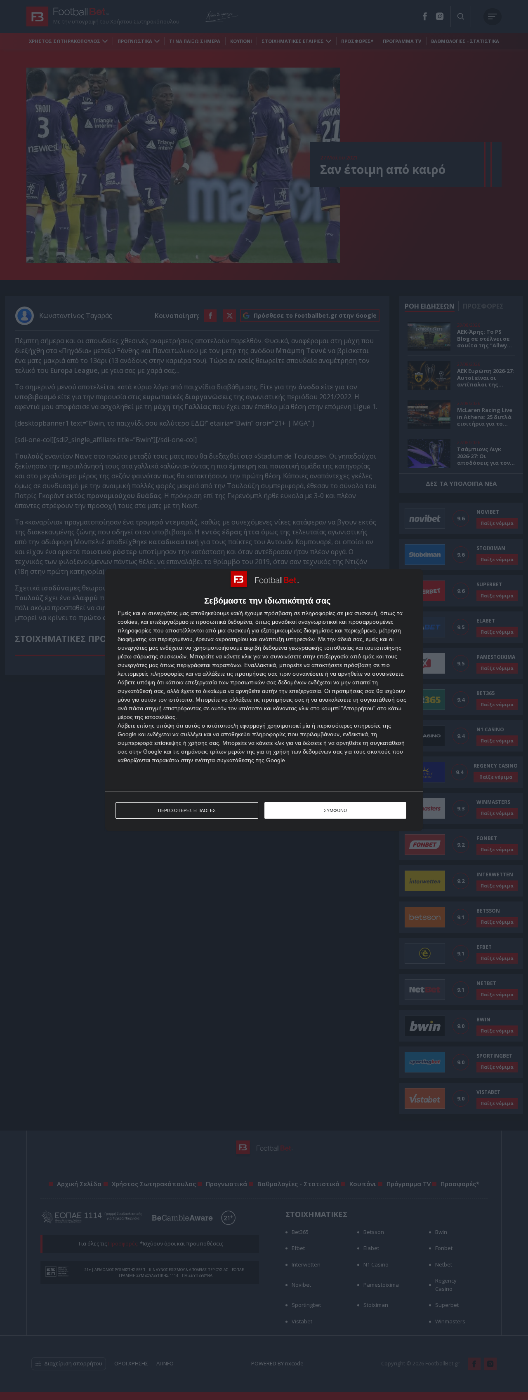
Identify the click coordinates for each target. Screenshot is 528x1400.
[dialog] (264, 700)
